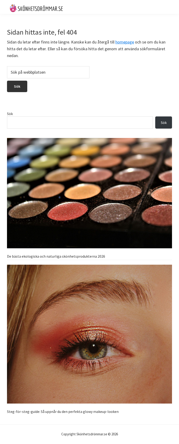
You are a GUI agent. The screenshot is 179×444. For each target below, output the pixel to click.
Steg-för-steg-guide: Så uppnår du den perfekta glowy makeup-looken (63, 411)
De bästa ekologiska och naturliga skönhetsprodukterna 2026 (56, 256)
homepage (124, 42)
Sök (10, 113)
